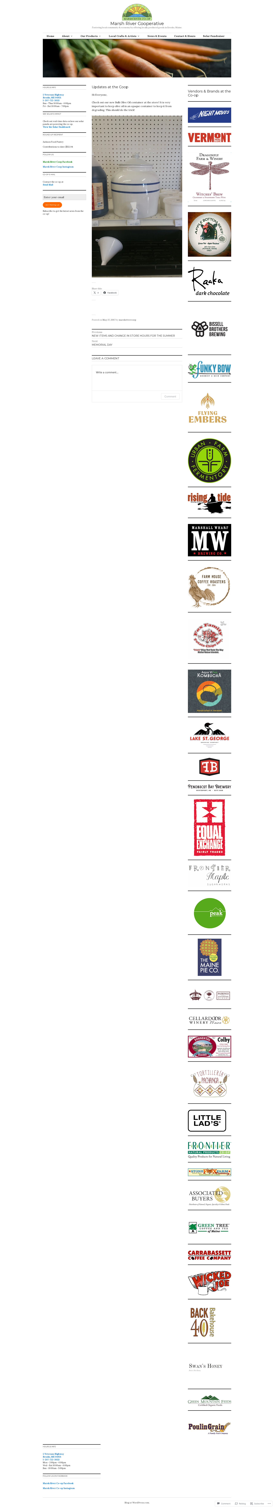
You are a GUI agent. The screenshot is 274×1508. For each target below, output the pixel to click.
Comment (170, 396)
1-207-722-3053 (51, 100)
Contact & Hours (184, 36)
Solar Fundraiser (214, 36)
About (65, 36)
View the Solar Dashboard (56, 127)
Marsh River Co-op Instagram (59, 1488)
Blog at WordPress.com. (137, 1502)
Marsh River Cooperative (137, 23)
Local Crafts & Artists (122, 36)
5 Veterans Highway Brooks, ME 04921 (53, 1455)
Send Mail (48, 184)
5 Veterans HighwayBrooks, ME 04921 (53, 96)
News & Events (156, 36)
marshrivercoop (127, 320)
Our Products (89, 36)
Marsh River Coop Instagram (58, 166)
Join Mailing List (52, 205)
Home (50, 36)
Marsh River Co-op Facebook (58, 1483)
